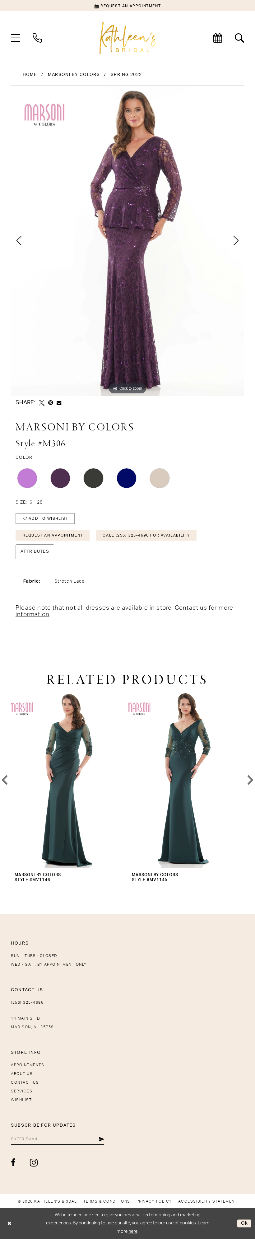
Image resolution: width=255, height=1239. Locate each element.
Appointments (27, 1065)
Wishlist (21, 1100)
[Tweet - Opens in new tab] (41, 403)
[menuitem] (15, 38)
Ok (244, 1223)
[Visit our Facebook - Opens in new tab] (13, 1162)
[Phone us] (37, 38)
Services (21, 1091)
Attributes (35, 551)
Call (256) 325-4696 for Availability (146, 535)
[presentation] (69, 780)
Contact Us (25, 1082)
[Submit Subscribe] (101, 1139)
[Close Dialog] (9, 1223)
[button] (15, 38)
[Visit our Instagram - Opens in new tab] (34, 1162)
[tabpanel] (127, 241)
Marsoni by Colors (74, 75)
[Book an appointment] (218, 38)
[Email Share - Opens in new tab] (59, 403)
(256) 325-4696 (27, 1002)
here (132, 1231)
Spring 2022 (126, 75)
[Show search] (239, 38)
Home (30, 75)
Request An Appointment (53, 535)
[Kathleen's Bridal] (127, 38)
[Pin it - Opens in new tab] (50, 403)
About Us (22, 1074)
